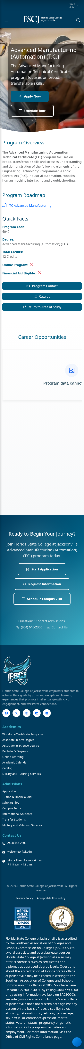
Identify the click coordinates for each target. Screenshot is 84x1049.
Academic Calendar (15, 762)
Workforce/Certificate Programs (22, 734)
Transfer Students (14, 819)
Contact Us (60, 627)
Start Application (44, 569)
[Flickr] (47, 713)
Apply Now (32, 96)
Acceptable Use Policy (51, 898)
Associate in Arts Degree (18, 740)
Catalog (44, 296)
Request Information (44, 584)
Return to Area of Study (43, 307)
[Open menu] (6, 20)
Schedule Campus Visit (44, 599)
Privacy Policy (24, 898)
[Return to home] (42, 20)
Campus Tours (11, 808)
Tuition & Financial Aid (17, 797)
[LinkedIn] (37, 713)
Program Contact (44, 286)
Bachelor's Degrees (15, 751)
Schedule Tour (35, 111)
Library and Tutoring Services (21, 774)
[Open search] (78, 20)
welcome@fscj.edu (19, 851)
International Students (17, 814)
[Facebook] (6, 713)
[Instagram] (26, 713)
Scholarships (10, 802)
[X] (16, 713)
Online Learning (13, 757)
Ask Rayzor (77, 1042)
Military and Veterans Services (22, 825)
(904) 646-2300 (31, 627)
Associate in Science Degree (20, 745)
